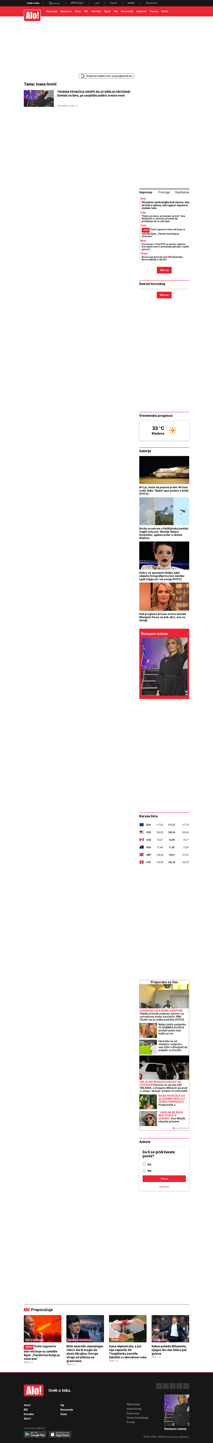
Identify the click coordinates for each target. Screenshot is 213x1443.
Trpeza (154, 11)
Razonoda (127, 11)
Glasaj (164, 1178)
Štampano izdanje (154, 633)
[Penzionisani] (151, 3)
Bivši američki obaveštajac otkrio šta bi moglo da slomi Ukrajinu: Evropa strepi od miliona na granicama (84, 1353)
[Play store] (35, 1434)
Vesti (78, 11)
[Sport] (131, 3)
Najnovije (51, 11)
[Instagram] (166, 1386)
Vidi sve (164, 270)
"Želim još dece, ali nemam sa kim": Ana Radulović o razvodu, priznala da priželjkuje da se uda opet (163, 219)
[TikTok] (173, 1386)
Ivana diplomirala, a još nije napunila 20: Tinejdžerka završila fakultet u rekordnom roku (128, 1351)
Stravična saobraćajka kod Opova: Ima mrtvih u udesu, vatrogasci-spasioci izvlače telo (165, 205)
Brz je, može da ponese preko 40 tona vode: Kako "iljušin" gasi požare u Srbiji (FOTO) (164, 490)
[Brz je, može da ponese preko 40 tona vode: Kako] (164, 470)
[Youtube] (179, 1386)
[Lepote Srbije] (77, 3)
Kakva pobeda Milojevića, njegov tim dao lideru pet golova (169, 1349)
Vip (116, 11)
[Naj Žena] (97, 3)
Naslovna (66, 11)
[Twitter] (186, 1386)
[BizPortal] (54, 3)
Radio (164, 11)
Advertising (134, 1408)
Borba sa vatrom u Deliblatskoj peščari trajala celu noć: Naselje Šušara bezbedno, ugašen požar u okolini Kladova (164, 533)
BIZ (86, 11)
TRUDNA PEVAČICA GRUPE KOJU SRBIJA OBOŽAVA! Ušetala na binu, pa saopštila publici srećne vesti (93, 93)
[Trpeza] (113, 3)
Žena (63, 1414)
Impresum (133, 1413)
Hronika (96, 11)
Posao (131, 1422)
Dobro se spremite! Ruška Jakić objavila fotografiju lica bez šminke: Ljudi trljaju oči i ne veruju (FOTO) (162, 576)
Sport (107, 11)
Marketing (133, 1404)
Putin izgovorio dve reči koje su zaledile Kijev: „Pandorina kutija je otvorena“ (163, 233)
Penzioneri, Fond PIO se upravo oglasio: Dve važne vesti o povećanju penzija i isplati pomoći (165, 247)
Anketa (144, 1142)
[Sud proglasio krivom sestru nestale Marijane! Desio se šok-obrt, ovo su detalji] (164, 597)
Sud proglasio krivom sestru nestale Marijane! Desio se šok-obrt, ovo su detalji (162, 617)
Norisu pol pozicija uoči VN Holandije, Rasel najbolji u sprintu (162, 258)
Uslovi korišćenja (137, 1417)
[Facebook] (159, 1386)
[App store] (60, 1434)
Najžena (141, 11)
